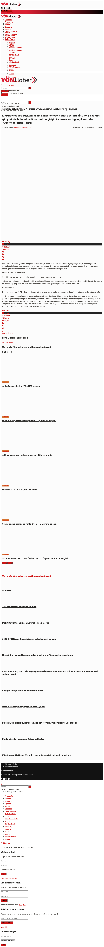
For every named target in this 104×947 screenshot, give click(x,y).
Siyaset (8, 29)
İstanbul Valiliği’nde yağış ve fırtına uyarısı (23, 706)
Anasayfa (9, 12)
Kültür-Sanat (10, 37)
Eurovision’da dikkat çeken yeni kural (20, 489)
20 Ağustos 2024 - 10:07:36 (22, 127)
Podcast (12, 65)
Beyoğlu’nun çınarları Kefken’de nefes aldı (23, 690)
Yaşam (12, 42)
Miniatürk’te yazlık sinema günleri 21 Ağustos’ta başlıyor (29, 420)
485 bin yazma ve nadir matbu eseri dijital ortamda (27, 455)
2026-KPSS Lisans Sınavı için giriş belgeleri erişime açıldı (29, 639)
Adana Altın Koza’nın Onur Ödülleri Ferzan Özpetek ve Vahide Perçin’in (35, 558)
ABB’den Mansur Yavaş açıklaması (19, 606)
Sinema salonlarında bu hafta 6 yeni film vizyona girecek (29, 524)
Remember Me (9, 869)
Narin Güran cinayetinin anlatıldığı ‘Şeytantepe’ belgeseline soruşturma (38, 655)
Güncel (8, 24)
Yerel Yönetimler (15, 50)
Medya (12, 50)
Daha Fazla (10, 40)
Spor (11, 60)
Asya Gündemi (15, 67)
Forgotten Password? (9, 878)
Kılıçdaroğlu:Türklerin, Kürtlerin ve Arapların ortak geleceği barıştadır (36, 755)
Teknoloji (12, 57)
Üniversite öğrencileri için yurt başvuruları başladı (26, 576)
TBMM (11, 85)
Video (11, 74)
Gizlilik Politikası (11, 766)
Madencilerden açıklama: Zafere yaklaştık (23, 739)
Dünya (7, 32)
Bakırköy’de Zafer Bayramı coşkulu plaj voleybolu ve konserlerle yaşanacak (39, 723)
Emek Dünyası (11, 31)
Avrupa (12, 52)
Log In (22, 905)
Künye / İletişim (11, 764)
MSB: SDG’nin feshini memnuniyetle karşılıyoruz (25, 623)
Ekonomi (8, 20)
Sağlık (11, 45)
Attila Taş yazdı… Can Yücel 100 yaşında (21, 386)
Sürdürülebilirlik (15, 62)
